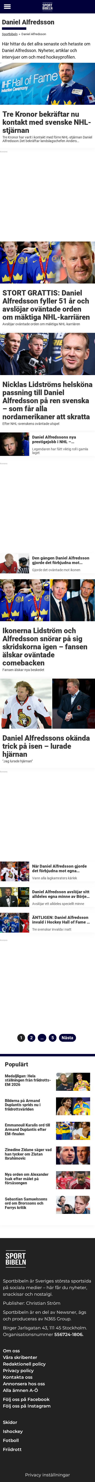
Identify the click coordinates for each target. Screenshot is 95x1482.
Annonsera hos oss (24, 1384)
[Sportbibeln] (47, 6)
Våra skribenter (20, 1357)
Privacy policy (18, 1370)
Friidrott (12, 1449)
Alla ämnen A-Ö (20, 1390)
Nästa (67, 1037)
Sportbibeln (10, 34)
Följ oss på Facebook (26, 1399)
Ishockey (13, 1431)
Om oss (11, 1351)
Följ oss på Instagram (27, 1406)
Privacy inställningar (47, 1475)
